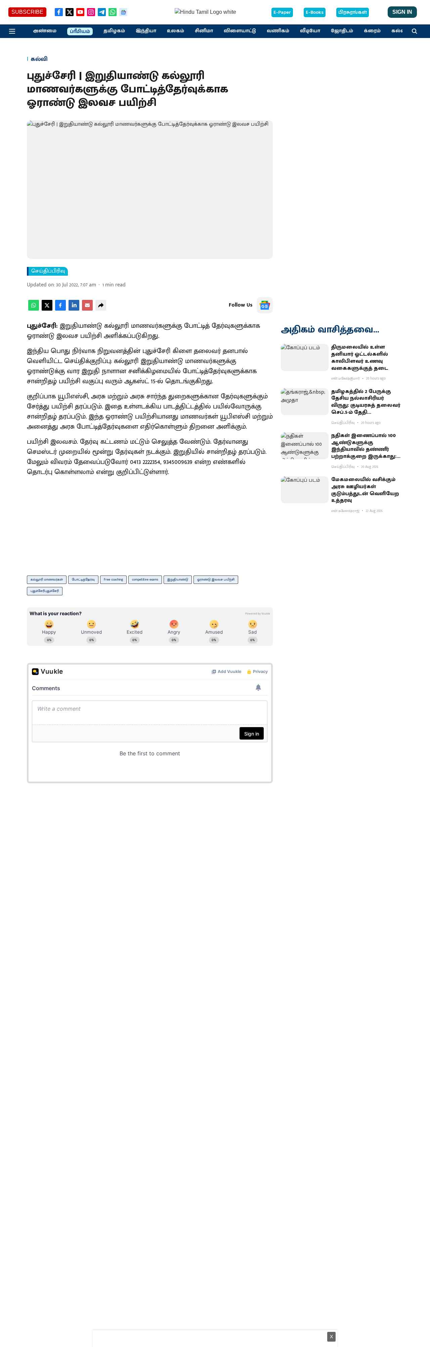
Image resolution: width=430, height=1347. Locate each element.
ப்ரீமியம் (80, 31)
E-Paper (282, 12)
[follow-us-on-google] (265, 305)
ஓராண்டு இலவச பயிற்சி (215, 579)
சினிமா (204, 31)
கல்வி (399, 31)
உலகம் (175, 31)
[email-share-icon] (87, 309)
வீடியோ (310, 31)
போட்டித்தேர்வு (83, 579)
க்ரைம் (372, 31)
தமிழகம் (114, 31)
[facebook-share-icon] (60, 309)
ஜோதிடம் (342, 31)
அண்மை (44, 31)
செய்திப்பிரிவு (48, 271)
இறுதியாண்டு (177, 579)
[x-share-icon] (47, 309)
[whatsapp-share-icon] (33, 309)
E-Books (315, 12)
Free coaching (113, 579)
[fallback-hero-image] (305, 357)
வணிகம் (278, 31)
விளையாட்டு (240, 31)
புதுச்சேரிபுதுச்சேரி (45, 591)
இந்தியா (146, 31)
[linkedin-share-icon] (74, 309)
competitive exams (145, 579)
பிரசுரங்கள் (352, 12)
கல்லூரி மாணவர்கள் (47, 579)
